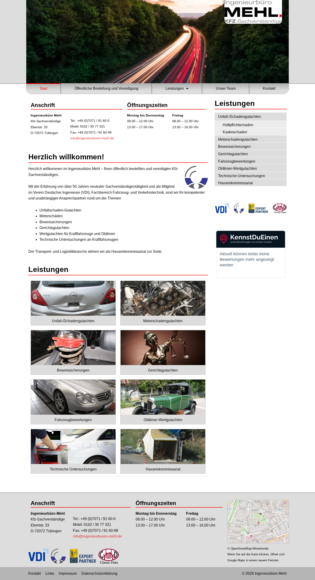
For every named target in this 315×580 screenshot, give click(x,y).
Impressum (68, 573)
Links (49, 573)
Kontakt (269, 88)
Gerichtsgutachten (233, 154)
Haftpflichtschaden (238, 125)
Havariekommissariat (235, 183)
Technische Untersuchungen (241, 176)
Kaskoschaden (235, 132)
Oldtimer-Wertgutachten (237, 168)
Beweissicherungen (234, 147)
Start (43, 88)
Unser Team (226, 88)
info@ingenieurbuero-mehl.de (92, 138)
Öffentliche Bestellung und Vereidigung (106, 88)
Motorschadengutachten (238, 139)
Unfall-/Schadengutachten (239, 117)
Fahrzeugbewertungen (236, 161)
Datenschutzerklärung (99, 573)
